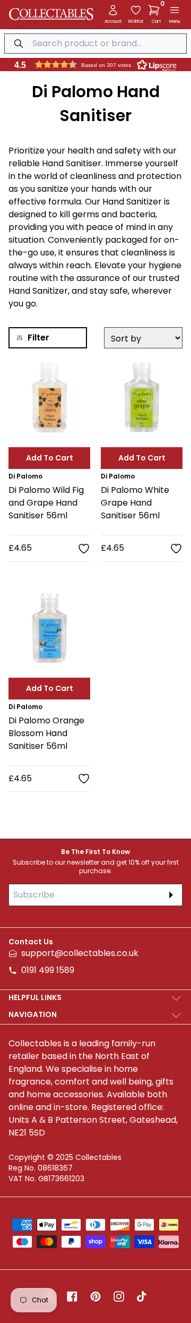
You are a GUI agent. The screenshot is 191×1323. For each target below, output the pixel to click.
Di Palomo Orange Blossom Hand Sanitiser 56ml (46, 733)
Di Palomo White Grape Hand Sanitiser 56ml (135, 503)
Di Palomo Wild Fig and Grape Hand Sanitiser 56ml (46, 503)
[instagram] (119, 1296)
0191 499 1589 (47, 970)
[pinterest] (95, 1296)
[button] (155, 10)
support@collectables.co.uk (79, 953)
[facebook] (72, 1296)
